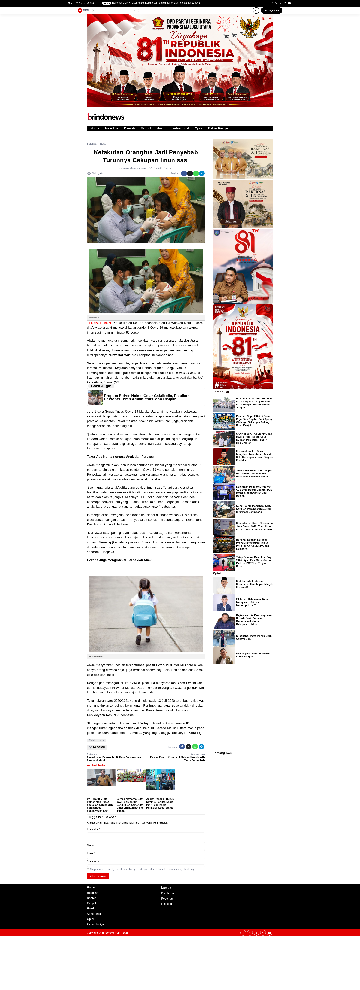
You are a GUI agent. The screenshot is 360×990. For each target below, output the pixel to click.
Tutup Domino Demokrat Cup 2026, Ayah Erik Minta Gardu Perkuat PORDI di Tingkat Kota (254, 562)
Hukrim (162, 128)
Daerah (129, 128)
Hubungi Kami (272, 10)
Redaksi (214, 757)
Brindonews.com (110, 932)
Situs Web (93, 861)
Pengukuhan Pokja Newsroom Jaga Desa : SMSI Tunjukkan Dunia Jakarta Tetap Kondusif (254, 526)
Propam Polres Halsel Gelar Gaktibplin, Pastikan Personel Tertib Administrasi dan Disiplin (147, 397)
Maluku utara (96, 740)
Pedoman (214, 759)
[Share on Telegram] (202, 173)
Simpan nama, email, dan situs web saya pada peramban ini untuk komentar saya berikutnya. (143, 869)
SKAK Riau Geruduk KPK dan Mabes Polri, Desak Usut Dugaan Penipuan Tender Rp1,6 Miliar (254, 438)
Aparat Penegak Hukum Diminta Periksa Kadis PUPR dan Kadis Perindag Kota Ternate (160, 803)
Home (94, 128)
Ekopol (146, 128)
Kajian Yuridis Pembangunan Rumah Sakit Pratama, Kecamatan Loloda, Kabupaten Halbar (254, 620)
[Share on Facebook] (184, 173)
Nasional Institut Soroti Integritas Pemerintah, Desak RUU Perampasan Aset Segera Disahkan (254, 456)
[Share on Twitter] (190, 173)
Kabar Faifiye (218, 128)
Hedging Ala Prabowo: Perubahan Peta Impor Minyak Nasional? (254, 584)
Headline (111, 128)
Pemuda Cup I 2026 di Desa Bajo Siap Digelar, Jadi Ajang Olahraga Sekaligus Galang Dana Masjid (254, 421)
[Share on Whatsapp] (196, 173)
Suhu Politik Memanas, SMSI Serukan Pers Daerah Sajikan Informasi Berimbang (254, 508)
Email (91, 853)
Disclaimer (215, 762)
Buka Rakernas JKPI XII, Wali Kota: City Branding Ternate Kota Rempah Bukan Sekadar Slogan (254, 403)
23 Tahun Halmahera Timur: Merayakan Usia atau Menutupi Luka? (253, 602)
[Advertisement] (112, 962)
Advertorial (181, 128)
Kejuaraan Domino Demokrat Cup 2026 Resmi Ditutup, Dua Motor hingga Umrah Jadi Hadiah (254, 491)
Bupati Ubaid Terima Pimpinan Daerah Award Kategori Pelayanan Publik (151, 3)
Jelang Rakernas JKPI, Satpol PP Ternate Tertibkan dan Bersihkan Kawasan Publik (254, 473)
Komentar (93, 829)
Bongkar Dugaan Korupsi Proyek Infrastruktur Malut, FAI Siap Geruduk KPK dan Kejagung (252, 544)
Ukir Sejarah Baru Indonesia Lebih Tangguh (253, 655)
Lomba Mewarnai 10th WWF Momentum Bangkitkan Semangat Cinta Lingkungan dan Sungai (130, 804)
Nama (91, 845)
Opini (198, 128)
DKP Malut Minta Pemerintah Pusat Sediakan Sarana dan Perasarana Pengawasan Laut (100, 804)
